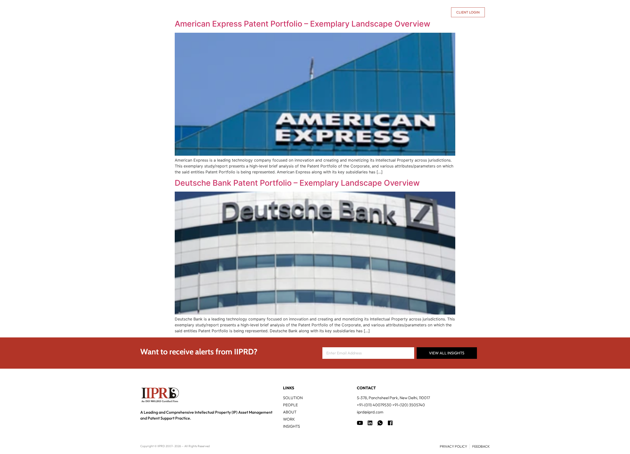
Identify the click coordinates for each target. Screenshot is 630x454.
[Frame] (380, 423)
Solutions (270, 12)
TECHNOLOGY (303, 12)
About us (405, 12)
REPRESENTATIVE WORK (345, 12)
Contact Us (435, 12)
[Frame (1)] (370, 423)
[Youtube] (360, 423)
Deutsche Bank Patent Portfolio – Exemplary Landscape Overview (297, 183)
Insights (384, 12)
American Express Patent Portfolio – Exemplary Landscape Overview (302, 24)
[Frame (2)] (390, 423)
